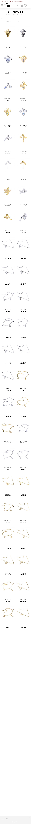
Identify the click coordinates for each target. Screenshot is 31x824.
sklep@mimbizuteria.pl (17, 1)
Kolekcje (17, 14)
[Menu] (2, 5)
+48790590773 (5, 1)
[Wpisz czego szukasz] (16, 5)
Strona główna (10, 14)
